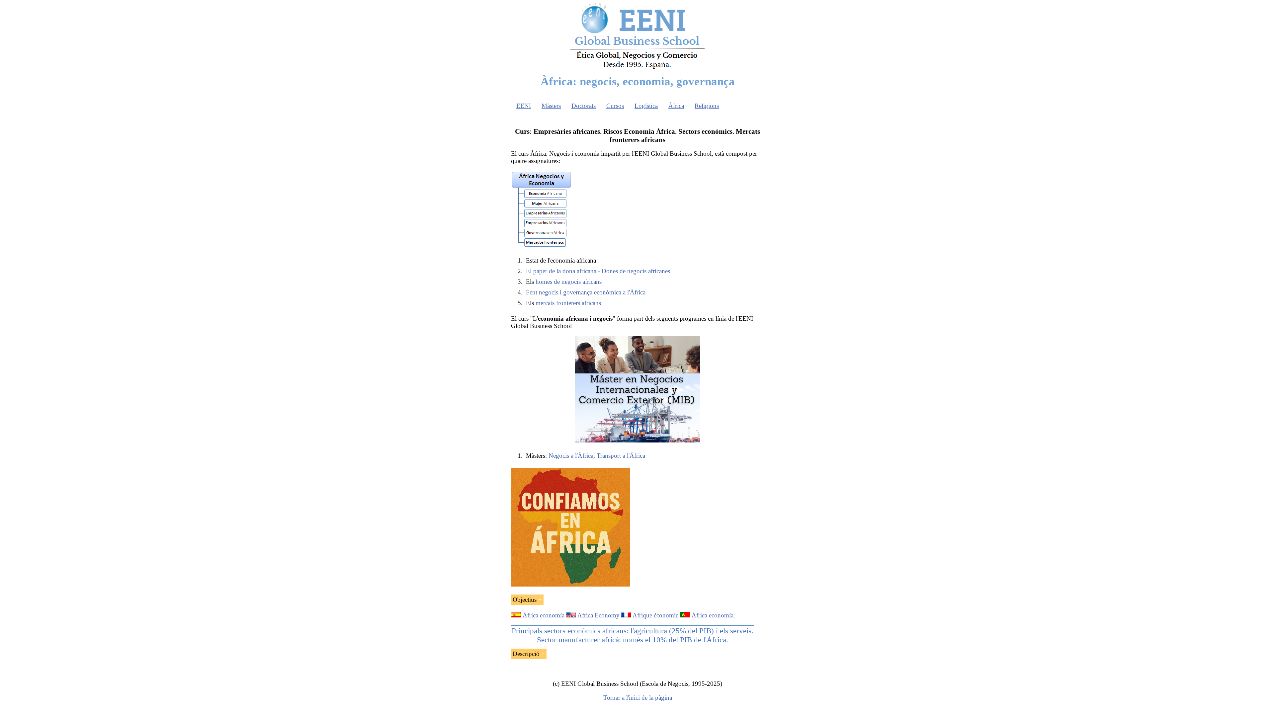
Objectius (525, 599)
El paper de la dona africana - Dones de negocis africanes (598, 271)
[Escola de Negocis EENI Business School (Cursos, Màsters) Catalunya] (637, 68)
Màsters (551, 105)
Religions (707, 105)
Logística (646, 105)
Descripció (526, 653)
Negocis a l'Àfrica (571, 455)
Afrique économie (655, 615)
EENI (523, 105)
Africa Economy (598, 615)
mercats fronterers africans (568, 302)
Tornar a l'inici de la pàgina (637, 697)
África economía (543, 615)
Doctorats (583, 105)
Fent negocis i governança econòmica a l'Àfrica (585, 292)
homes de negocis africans (569, 281)
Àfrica (676, 105)
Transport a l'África (621, 455)
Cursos (615, 105)
